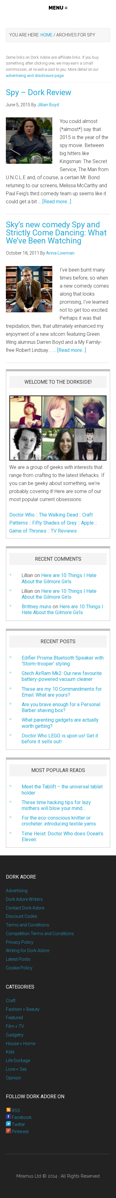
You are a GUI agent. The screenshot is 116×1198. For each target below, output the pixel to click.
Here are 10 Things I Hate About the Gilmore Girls (59, 578)
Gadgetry (15, 1034)
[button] (58, 8)
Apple (87, 523)
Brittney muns (36, 607)
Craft (10, 1000)
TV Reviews (64, 531)
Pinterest (20, 1131)
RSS (15, 1110)
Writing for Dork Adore (27, 950)
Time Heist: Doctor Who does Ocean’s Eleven (62, 836)
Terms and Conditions (27, 924)
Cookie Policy (19, 967)
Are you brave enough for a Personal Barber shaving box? (61, 707)
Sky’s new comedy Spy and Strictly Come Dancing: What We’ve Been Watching (56, 232)
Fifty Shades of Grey (54, 523)
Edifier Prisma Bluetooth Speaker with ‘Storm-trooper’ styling (63, 661)
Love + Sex (16, 1069)
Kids (10, 1051)
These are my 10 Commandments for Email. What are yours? (62, 692)
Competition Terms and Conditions (40, 933)
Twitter (18, 1124)
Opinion (13, 1077)
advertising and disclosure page (35, 75)
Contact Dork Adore (25, 907)
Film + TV (15, 1026)
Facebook (21, 1117)
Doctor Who (22, 515)
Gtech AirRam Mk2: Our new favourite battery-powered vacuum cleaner (62, 676)
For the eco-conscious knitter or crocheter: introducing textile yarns (59, 821)
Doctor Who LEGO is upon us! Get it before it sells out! (60, 739)
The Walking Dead (58, 515)
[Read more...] (56, 202)
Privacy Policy (19, 942)
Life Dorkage (18, 1060)
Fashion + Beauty (23, 1009)
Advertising (17, 890)
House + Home (20, 1043)
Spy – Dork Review (38, 92)
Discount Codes (21, 916)
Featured (14, 1017)
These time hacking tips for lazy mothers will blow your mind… (56, 805)
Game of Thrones (27, 531)
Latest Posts (18, 959)
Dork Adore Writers (24, 899)
